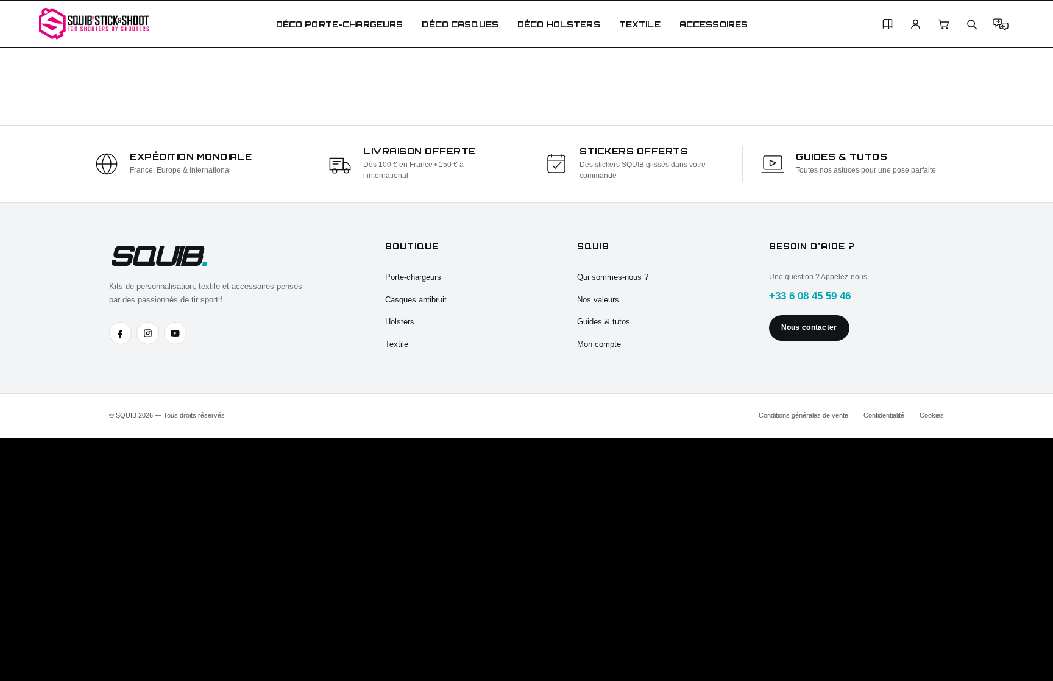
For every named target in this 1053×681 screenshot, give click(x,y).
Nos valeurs (598, 299)
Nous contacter (809, 327)
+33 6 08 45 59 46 (810, 296)
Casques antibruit (416, 299)
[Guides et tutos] (887, 24)
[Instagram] (147, 333)
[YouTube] (175, 333)
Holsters (399, 321)
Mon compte (599, 344)
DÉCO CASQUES (460, 24)
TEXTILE (640, 24)
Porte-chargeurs (413, 277)
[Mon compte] (915, 24)
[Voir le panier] (943, 24)
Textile (396, 344)
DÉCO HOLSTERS (558, 24)
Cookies (932, 415)
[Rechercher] (971, 24)
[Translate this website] (1000, 24)
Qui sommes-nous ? (612, 277)
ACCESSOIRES (713, 24)
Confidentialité (883, 415)
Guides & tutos (603, 321)
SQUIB (157, 255)
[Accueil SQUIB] (94, 23)
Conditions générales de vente (803, 415)
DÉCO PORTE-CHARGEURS (339, 24)
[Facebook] (120, 333)
